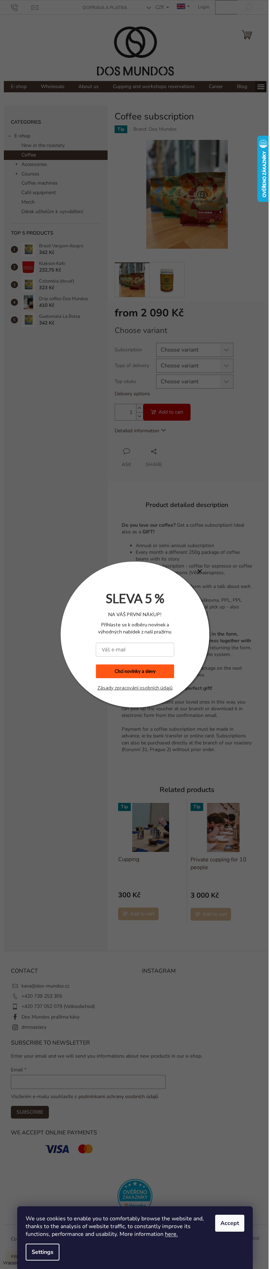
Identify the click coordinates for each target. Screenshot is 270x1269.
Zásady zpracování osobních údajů (135, 688)
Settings (42, 1252)
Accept (229, 1223)
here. (171, 1234)
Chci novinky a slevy (135, 671)
